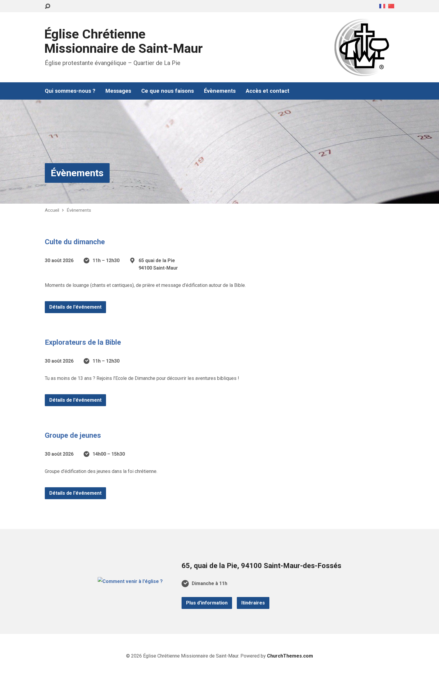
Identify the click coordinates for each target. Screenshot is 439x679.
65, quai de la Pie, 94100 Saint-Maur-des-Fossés (261, 566)
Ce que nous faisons (167, 91)
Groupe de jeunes (73, 435)
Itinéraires (253, 603)
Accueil (52, 210)
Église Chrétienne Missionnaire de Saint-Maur (123, 41)
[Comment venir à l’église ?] (130, 581)
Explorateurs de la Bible (83, 342)
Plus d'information (207, 603)
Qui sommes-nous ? (70, 91)
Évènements (220, 91)
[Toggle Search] (47, 6)
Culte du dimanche (75, 242)
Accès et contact (267, 91)
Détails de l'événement (75, 307)
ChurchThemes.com (290, 656)
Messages (118, 91)
